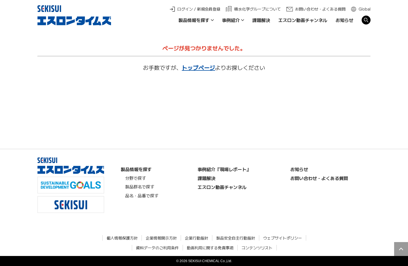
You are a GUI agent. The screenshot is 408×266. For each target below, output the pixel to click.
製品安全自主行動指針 (235, 238)
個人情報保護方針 (122, 238)
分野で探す (135, 178)
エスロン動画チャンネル (302, 20)
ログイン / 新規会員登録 (198, 9)
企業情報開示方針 (161, 238)
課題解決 (261, 20)
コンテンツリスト (257, 247)
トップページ (198, 67)
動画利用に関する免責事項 (210, 247)
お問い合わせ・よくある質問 (320, 9)
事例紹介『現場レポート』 (224, 169)
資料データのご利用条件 (157, 247)
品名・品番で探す (141, 195)
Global (365, 9)
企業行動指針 (196, 238)
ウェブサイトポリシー (282, 238)
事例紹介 (231, 20)
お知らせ (344, 20)
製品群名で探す (139, 186)
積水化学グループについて (257, 9)
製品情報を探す (194, 20)
